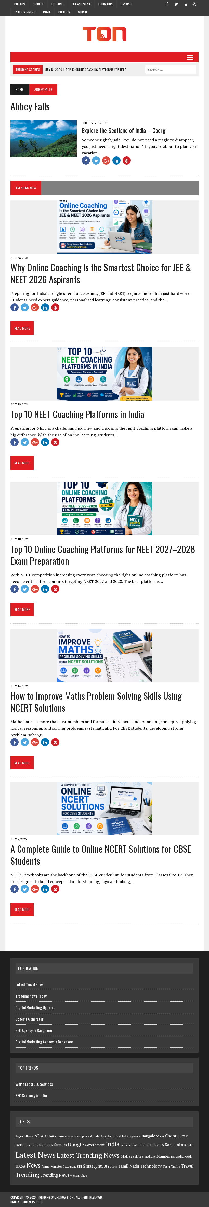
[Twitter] (176, 4)
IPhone (143, 1145)
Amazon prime (80, 1136)
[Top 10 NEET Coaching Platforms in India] (104, 397)
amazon (64, 1136)
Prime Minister (51, 1166)
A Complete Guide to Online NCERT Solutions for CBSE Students (100, 854)
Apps (104, 1136)
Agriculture (24, 1136)
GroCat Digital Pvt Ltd (26, 1202)
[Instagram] (194, 4)
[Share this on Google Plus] (106, 160)
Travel (187, 1166)
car (162, 1136)
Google (76, 1144)
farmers (60, 1144)
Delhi (19, 1145)
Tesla (166, 1166)
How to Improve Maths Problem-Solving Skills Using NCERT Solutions (96, 701)
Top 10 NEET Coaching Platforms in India (77, 414)
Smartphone (95, 1166)
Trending (27, 1174)
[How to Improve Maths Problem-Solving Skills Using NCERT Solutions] (104, 679)
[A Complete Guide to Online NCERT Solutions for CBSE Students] (104, 832)
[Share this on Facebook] (86, 160)
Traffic (175, 1166)
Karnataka (174, 1144)
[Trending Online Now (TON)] (104, 34)
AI (36, 1136)
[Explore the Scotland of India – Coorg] (43, 154)
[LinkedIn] (185, 4)
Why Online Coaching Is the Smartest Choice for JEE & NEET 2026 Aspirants (100, 273)
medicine (150, 1156)
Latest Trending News (88, 1155)
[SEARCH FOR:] (170, 69)
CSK (185, 1136)
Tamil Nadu (128, 1166)
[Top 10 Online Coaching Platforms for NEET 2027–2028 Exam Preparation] (104, 532)
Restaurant (69, 1166)
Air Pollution (49, 1136)
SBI (79, 1166)
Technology (151, 1166)
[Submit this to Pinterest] (127, 160)
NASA (20, 1166)
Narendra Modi (181, 1156)
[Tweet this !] (96, 160)
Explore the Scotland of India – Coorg (123, 130)
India (113, 1144)
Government (95, 1145)
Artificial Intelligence (124, 1136)
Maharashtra (132, 1156)
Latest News (36, 1155)
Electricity (31, 1145)
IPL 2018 (157, 1145)
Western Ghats (78, 1175)
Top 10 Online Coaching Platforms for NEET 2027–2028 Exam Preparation (102, 554)
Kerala (188, 1145)
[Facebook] (167, 4)
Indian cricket (129, 1145)
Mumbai (163, 1156)
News (33, 1165)
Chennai (173, 1136)
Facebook (46, 1145)
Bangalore (150, 1136)
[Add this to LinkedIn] (116, 160)
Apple (95, 1136)
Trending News (54, 1175)
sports (112, 1166)
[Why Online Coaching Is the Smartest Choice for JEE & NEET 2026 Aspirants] (104, 250)
